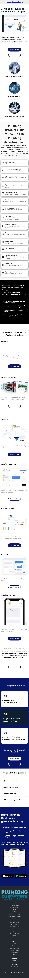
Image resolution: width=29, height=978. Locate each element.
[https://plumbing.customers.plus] (13, 2)
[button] (22, 2)
